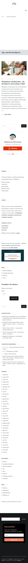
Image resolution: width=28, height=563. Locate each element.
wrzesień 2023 (6, 384)
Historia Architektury (7, 270)
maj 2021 (5, 391)
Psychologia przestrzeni (8, 476)
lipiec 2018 (5, 442)
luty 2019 (5, 440)
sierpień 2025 (5, 374)
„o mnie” (17, 233)
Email (2, 291)
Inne (2, 79)
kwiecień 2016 (6, 447)
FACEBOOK (4, 228)
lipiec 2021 (5, 389)
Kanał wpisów (6, 490)
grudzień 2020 (6, 399)
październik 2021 (6, 386)
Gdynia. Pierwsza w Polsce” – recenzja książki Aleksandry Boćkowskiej (12, 328)
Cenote (2, 560)
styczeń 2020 (5, 416)
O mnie (4, 278)
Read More (7, 114)
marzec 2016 (5, 449)
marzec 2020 (5, 411)
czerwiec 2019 (6, 432)
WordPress (19, 560)
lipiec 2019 (5, 430)
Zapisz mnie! (14, 539)
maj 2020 (5, 406)
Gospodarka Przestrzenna (8, 273)
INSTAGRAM (4, 225)
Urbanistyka (5, 478)
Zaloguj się (5, 488)
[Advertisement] (14, 34)
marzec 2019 (5, 437)
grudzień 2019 (6, 418)
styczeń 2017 (5, 445)
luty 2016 (5, 452)
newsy (4, 471)
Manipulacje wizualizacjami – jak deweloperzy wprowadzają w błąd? (12, 337)
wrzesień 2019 (6, 425)
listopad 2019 (5, 420)
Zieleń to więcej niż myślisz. (10, 353)
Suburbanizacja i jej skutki (12, 351)
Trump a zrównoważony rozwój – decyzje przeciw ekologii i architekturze (13, 332)
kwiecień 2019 (6, 435)
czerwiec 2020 (6, 403)
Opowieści (5, 275)
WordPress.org (6, 495)
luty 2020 (5, 413)
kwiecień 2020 (6, 408)
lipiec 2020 (5, 401)
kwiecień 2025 (6, 377)
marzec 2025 (5, 379)
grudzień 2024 (6, 382)
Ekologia (4, 461)
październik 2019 (6, 423)
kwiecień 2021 (6, 394)
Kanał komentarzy (6, 492)
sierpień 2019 (5, 428)
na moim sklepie (13, 247)
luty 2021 (5, 396)
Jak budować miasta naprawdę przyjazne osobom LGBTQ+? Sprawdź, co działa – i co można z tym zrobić (13, 323)
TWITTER (3, 230)
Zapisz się (14, 298)
